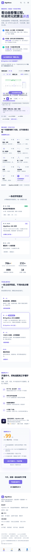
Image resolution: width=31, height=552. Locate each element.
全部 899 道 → (14, 119)
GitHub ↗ (11, 423)
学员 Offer (23, 521)
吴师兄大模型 (26, 538)
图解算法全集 (24, 507)
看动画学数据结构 (15, 507)
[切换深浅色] (24, 2)
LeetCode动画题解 (21, 534)
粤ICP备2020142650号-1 (7, 543)
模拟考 (21, 516)
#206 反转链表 (11, 116)
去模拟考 (6, 359)
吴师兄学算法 (4, 534)
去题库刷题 (6, 342)
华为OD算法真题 (5, 536)
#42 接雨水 (20, 116)
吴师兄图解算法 (12, 534)
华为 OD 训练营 (5, 521)
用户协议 (15, 527)
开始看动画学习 (15, 482)
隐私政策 (21, 527)
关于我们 (3, 527)
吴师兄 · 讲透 (4, 510)
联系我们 (9, 527)
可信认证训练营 (15, 521)
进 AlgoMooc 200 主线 (10, 325)
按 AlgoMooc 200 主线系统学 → (10, 61)
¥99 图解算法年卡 (15, 487)
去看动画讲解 (7, 308)
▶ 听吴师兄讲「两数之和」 (12, 57)
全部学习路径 (14, 516)
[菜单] (28, 2)
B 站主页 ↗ (26, 423)
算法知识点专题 (23, 536)
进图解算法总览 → (6, 134)
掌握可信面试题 (17, 538)
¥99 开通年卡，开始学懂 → (15, 461)
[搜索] (20, 2)
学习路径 (7, 516)
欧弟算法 (11, 538)
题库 (2, 516)
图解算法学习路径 (14, 536)
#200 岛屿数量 (5, 119)
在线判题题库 (4, 538)
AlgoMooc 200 (5, 507)
